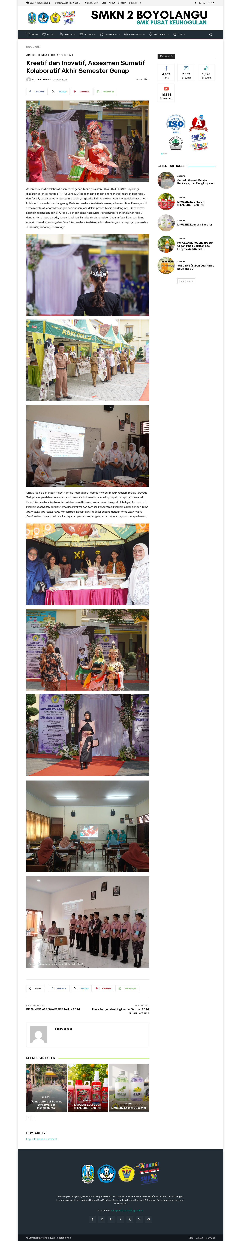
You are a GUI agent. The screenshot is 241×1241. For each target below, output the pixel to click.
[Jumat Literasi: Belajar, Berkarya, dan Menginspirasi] (46, 1088)
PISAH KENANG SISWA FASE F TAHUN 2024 (53, 1009)
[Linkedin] (111, 1219)
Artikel (38, 46)
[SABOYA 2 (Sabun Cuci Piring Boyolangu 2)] (166, 265)
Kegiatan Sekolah (60, 55)
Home (29, 46)
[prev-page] (28, 1118)
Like (166, 66)
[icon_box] (135, 3)
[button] (210, 34)
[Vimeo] (208, 3)
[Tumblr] (129, 1219)
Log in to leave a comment (41, 1138)
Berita (42, 55)
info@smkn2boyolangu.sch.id (127, 1210)
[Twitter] (204, 3)
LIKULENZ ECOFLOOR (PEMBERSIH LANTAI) (87, 1106)
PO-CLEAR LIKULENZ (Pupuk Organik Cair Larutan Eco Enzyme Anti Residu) (195, 246)
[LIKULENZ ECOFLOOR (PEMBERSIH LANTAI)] (88, 1088)
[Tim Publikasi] (29, 79)
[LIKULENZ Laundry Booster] (129, 1088)
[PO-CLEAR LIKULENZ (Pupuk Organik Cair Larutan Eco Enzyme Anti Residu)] (166, 244)
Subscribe (166, 87)
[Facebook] (196, 3)
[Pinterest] (120, 1219)
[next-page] (34, 1118)
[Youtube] (212, 3)
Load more (185, 281)
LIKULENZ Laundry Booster (128, 1108)
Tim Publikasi (43, 79)
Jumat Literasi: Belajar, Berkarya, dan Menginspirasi (46, 1105)
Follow (186, 66)
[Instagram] (200, 3)
